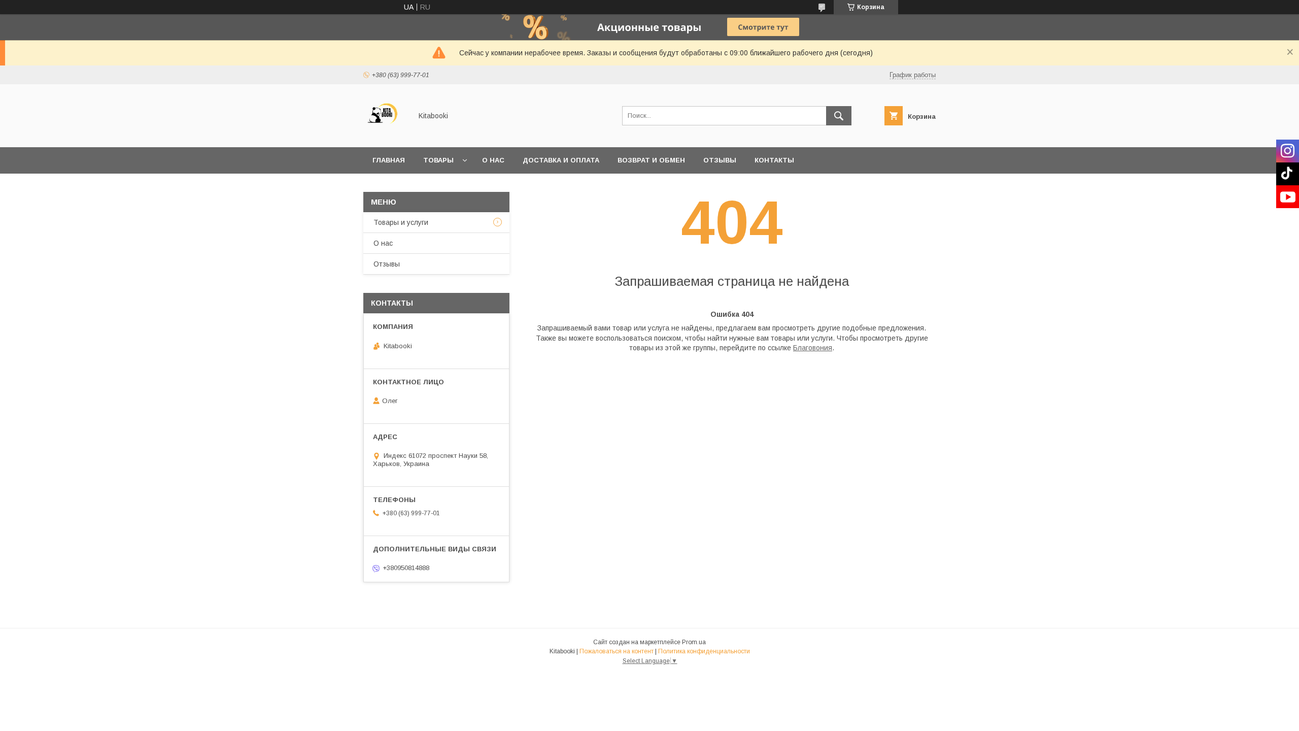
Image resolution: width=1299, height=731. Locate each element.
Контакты (774, 160)
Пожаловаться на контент (616, 651)
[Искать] (838, 115)
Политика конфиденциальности (704, 651)
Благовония (812, 348)
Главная (388, 160)
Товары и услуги (400, 222)
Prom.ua (694, 642)
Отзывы (719, 160)
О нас (493, 160)
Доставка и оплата (561, 160)
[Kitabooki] (384, 134)
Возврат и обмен (651, 160)
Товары (438, 160)
